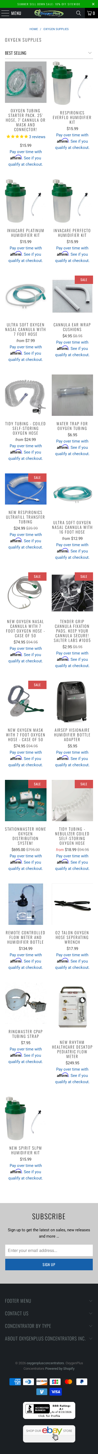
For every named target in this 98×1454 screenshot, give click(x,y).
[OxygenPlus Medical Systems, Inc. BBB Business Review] (49, 1418)
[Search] (79, 13)
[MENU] (2, 13)
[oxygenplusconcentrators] (49, 13)
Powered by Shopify (59, 1369)
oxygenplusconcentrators (45, 1363)
